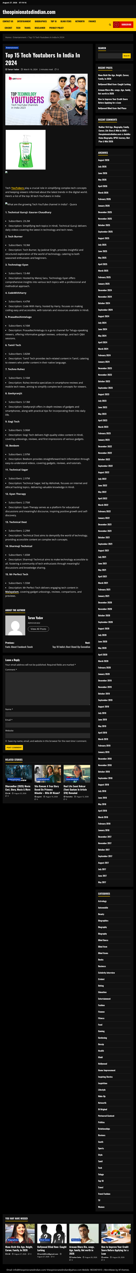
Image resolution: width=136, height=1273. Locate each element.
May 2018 (102, 804)
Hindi (100, 1057)
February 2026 (104, 199)
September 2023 (105, 387)
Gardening (102, 1037)
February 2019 (104, 745)
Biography (102, 927)
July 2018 (102, 791)
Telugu (101, 1174)
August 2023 (103, 394)
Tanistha (69, 797)
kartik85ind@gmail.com (48, 1254)
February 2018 (104, 823)
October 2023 (104, 381)
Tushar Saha (76, 1257)
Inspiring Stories (105, 1076)
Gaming (101, 1031)
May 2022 (102, 491)
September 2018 (105, 778)
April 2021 (102, 576)
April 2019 (102, 732)
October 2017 (104, 849)
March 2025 (103, 270)
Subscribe (126, 24)
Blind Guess (103, 940)
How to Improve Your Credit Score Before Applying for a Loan (114, 1250)
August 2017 (103, 862)
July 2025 (102, 244)
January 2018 (103, 830)
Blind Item (102, 946)
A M (8, 793)
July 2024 (102, 322)
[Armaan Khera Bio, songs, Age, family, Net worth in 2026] (84, 1233)
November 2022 (105, 452)
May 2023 (102, 413)
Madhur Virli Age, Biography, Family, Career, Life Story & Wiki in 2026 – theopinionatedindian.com (114, 130)
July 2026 (102, 166)
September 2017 (105, 856)
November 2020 (105, 609)
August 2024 (103, 316)
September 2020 (105, 622)
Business (102, 966)
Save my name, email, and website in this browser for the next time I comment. (47, 741)
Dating (101, 985)
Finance (92, 21)
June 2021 (102, 563)
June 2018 (102, 797)
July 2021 (102, 557)
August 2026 (103, 160)
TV (99, 1200)
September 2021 (105, 543)
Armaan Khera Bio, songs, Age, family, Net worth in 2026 (81, 1250)
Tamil (100, 1161)
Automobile (103, 907)
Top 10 (54, 21)
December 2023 (105, 368)
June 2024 (102, 329)
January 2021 (103, 596)
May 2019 (102, 726)
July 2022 (102, 478)
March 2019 (103, 739)
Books (100, 959)
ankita (105, 1257)
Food (100, 1024)
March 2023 (103, 426)
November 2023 (105, 374)
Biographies (41, 21)
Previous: (19, 644)
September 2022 (105, 465)
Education (102, 992)
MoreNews (109, 1269)
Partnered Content (106, 1115)
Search (102, 48)
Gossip (101, 1044)
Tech (18, 27)
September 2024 (105, 309)
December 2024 (105, 290)
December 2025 (105, 212)
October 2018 (104, 771)
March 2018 (103, 817)
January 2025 (104, 283)
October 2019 (104, 693)
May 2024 (102, 335)
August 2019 (103, 706)
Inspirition (102, 1083)
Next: (71, 644)
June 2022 (102, 485)
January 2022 (104, 518)
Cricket (8, 27)
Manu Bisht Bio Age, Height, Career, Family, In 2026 (19, 1248)
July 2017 (102, 869)
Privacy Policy (56, 27)
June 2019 (102, 719)
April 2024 (102, 342)
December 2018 (105, 758)
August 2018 (103, 784)
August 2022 (103, 472)
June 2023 (102, 407)
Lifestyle (102, 1089)
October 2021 (104, 537)
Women (101, 1206)
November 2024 (105, 296)
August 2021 (103, 550)
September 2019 (105, 700)
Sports (101, 1148)
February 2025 (104, 277)
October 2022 (104, 459)
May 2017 (102, 882)
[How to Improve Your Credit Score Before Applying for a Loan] (116, 1233)
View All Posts (38, 628)
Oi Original (102, 1109)
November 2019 (105, 687)
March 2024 (103, 348)
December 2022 (105, 446)
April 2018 (102, 810)
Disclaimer (40, 27)
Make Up (101, 1096)
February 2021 (104, 589)
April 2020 (102, 654)
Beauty (101, 914)
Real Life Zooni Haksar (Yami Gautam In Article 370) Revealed (75, 789)
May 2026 (102, 179)
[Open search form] (110, 24)
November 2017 (104, 843)
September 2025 (105, 231)
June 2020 (102, 641)
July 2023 (102, 400)
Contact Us (8, 21)
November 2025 (105, 218)
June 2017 (102, 875)
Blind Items (66, 21)
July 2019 (102, 713)
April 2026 (102, 186)
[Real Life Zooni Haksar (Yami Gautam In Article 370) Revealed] (77, 774)
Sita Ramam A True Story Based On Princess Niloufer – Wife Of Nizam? (47, 789)
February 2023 (104, 433)
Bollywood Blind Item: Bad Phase (112, 108)
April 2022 (102, 498)
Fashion (101, 1005)
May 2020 (102, 648)
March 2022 (103, 504)
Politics (101, 1122)
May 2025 (102, 257)
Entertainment (24, 21)
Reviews (101, 1135)
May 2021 (102, 569)
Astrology (102, 901)
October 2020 (104, 615)
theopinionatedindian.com (29, 11)
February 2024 (104, 355)
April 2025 (102, 264)
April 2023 (102, 420)
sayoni (39, 797)
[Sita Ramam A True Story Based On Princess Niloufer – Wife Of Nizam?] (48, 774)
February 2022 (104, 511)
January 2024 (104, 361)
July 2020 (102, 635)
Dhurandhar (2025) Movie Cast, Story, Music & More (17, 787)
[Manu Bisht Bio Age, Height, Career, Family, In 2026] (20, 1233)
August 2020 (103, 628)
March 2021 (103, 582)
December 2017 (104, 836)
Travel (27, 27)
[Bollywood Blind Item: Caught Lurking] (52, 1233)
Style (100, 1154)
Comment (11, 669)
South (100, 1141)
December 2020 (105, 602)
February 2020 (104, 667)
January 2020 (104, 674)
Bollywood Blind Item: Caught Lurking (114, 84)
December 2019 (105, 680)
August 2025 (103, 238)
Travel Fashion (104, 1193)
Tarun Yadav (13, 69)
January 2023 (104, 439)
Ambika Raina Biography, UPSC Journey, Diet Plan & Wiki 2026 (114, 138)
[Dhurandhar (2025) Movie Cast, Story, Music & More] (18, 774)
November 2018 (105, 765)
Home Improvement (106, 1070)
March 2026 (103, 192)
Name (9, 709)
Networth (80, 21)
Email (8, 719)
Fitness (101, 1018)
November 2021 (105, 530)
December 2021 (105, 524)
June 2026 (102, 173)
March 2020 (103, 661)
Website (9, 730)
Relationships (104, 1128)
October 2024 (104, 303)
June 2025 (102, 251)
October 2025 (104, 225)
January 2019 (103, 752)
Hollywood (102, 1063)
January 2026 (104, 205)
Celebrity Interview (106, 972)
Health (101, 1050)
